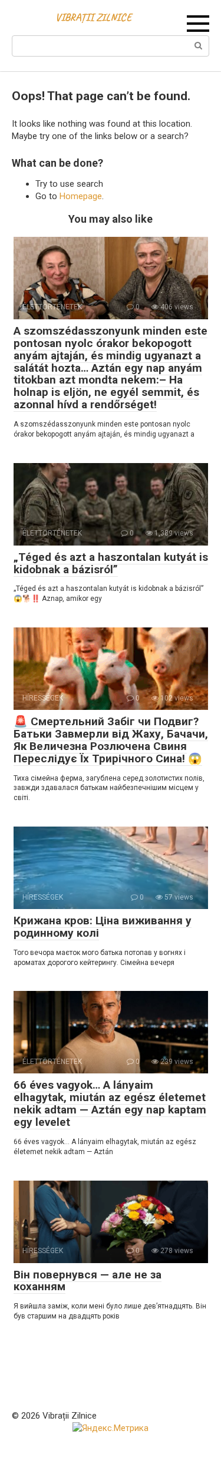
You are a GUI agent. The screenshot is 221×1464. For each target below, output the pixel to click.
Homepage (81, 196)
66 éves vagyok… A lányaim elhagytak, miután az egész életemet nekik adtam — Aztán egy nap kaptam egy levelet (110, 1103)
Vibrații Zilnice (93, 17)
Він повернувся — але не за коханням (87, 1281)
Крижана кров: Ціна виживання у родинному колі (103, 927)
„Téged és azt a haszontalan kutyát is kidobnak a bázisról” (111, 563)
